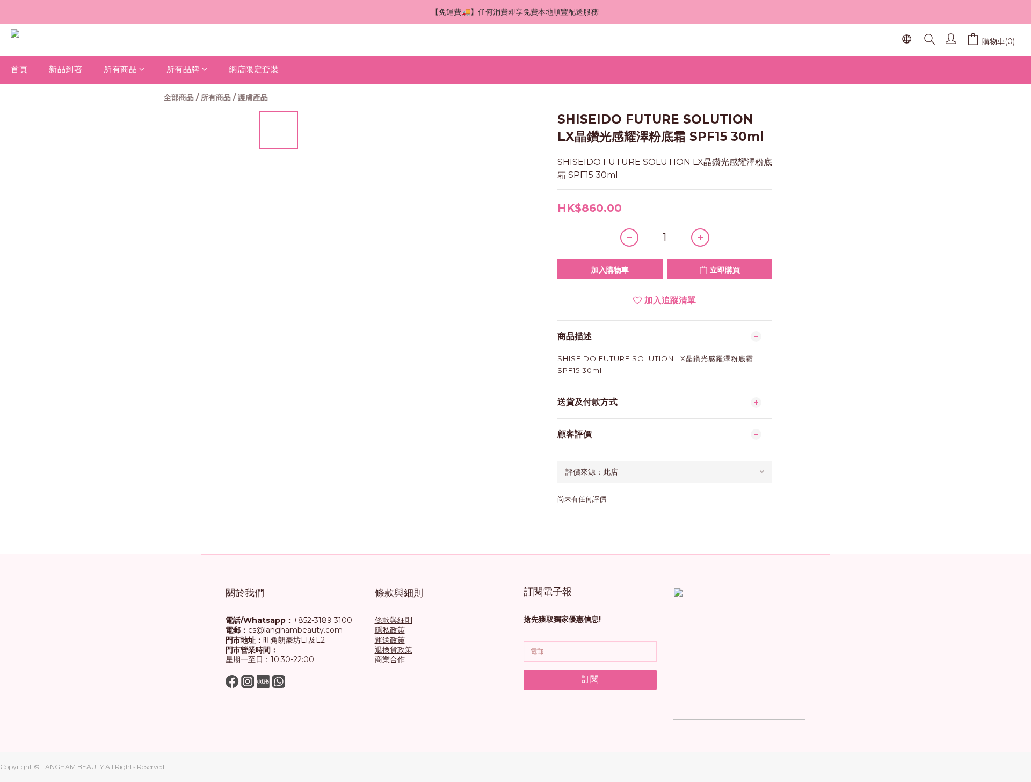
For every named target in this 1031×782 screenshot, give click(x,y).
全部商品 (179, 97)
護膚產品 (253, 97)
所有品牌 (183, 69)
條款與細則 (393, 620)
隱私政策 (390, 630)
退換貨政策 (393, 650)
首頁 (19, 69)
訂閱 (590, 679)
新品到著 (65, 69)
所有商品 (120, 69)
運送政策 (390, 640)
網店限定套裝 (254, 69)
